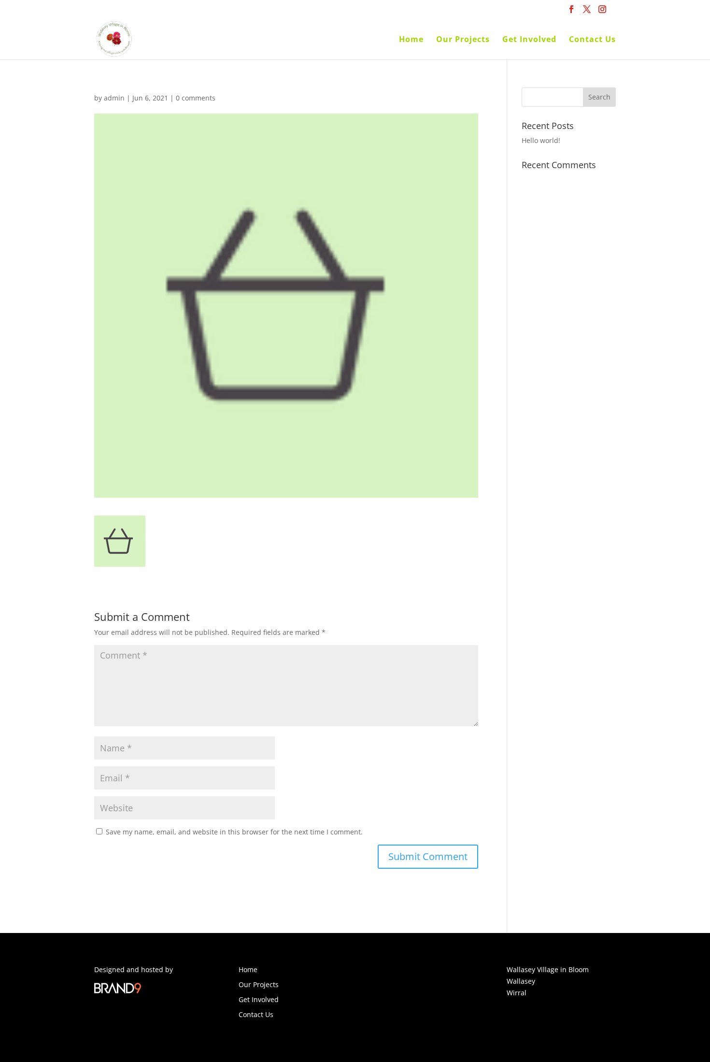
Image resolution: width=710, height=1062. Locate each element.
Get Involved (529, 40)
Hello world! (541, 140)
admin (114, 97)
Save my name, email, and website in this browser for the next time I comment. (234, 831)
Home (411, 40)
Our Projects (463, 40)
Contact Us (592, 40)
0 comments (195, 97)
